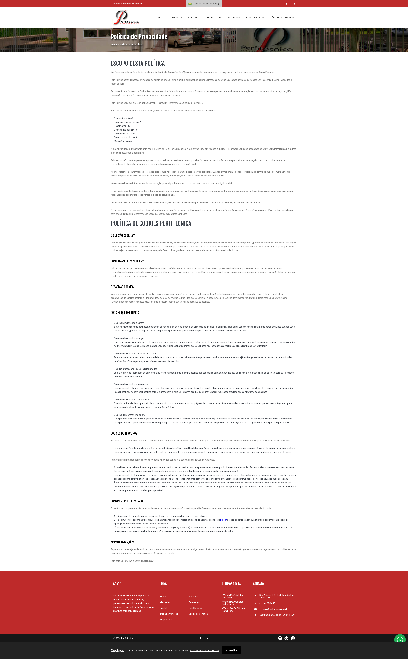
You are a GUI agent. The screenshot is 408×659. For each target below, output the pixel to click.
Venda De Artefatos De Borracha (232, 603)
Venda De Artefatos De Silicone (232, 596)
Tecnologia (194, 602)
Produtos (164, 608)
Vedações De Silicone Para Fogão (233, 609)
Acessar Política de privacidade (204, 650)
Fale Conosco (195, 608)
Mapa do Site (166, 619)
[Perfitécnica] (126, 18)
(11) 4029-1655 (267, 603)
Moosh (223, 520)
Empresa (193, 596)
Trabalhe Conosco (169, 614)
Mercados (165, 602)
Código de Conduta (198, 614)
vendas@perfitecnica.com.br (127, 3)
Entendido (232, 650)
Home (114, 44)
